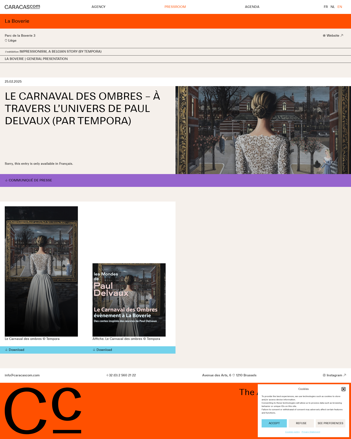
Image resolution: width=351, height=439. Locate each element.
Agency (98, 7)
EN (339, 7)
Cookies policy (292, 432)
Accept (274, 423)
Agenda (252, 7)
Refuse (301, 423)
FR (326, 7)
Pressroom (175, 7)
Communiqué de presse (30, 180)
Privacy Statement (311, 432)
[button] (343, 389)
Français (65, 163)
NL (333, 7)
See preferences (330, 423)
